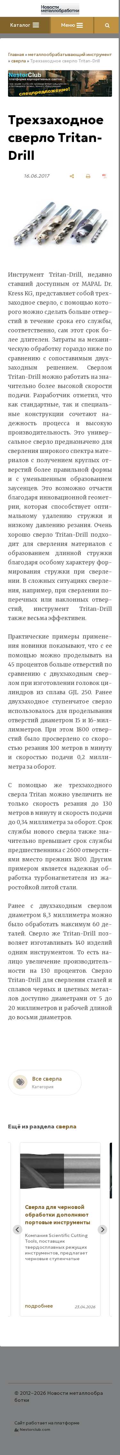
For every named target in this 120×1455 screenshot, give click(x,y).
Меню (68, 25)
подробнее (39, 1306)
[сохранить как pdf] (104, 176)
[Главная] (60, 9)
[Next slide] (102, 1229)
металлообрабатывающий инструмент (70, 54)
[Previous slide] (17, 1229)
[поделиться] (71, 176)
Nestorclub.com (35, 1429)
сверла (18, 61)
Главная (16, 54)
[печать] (88, 176)
